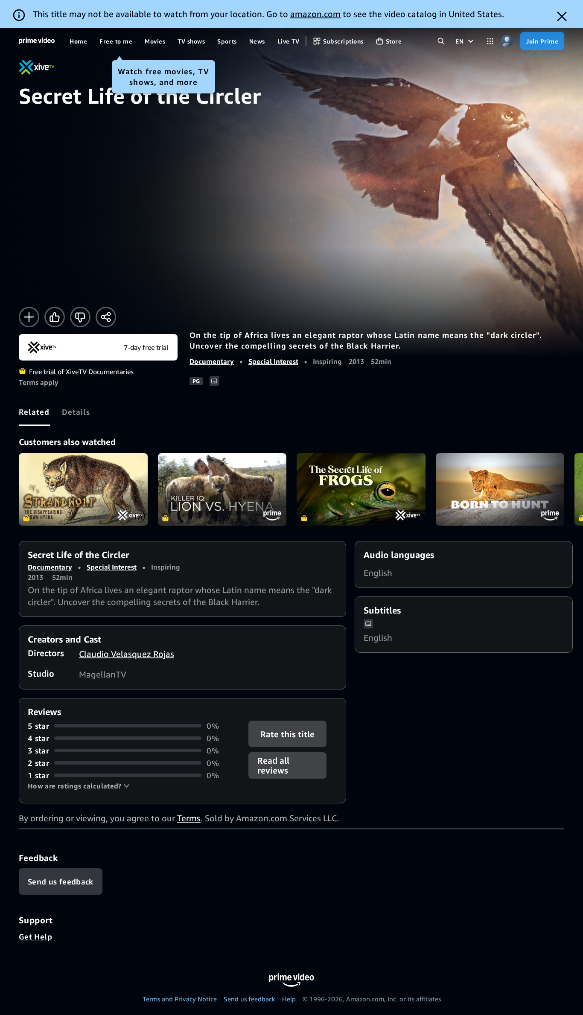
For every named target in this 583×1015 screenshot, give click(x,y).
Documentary (211, 361)
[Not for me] (80, 317)
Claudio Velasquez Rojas (126, 654)
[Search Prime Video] (441, 41)
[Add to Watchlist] (29, 317)
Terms (189, 818)
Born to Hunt (500, 489)
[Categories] (490, 41)
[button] (79, 785)
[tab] (34, 412)
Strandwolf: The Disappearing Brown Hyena (83, 489)
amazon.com (315, 14)
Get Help (35, 936)
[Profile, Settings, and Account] (506, 41)
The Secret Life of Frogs (361, 489)
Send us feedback (249, 999)
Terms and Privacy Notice (180, 999)
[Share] (106, 317)
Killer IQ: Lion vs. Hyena (222, 489)
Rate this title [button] (288, 734)
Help (289, 999)
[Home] (37, 41)
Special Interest (273, 361)
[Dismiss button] (561, 16)
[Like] (54, 317)
